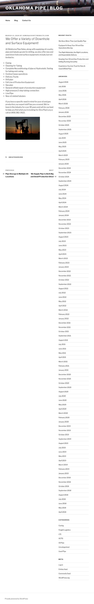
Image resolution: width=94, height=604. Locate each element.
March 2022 (63, 310)
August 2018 (63, 495)
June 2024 (62, 194)
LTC (60, 534)
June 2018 (62, 503)
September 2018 (65, 490)
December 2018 (65, 478)
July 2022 (62, 293)
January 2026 (64, 112)
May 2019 (62, 456)
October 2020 (64, 383)
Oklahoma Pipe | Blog (34, 8)
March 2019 (63, 465)
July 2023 (62, 241)
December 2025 (65, 116)
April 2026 (62, 99)
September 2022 (65, 284)
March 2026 (63, 104)
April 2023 (62, 254)
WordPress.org (64, 578)
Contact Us (26, 20)
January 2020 (64, 422)
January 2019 (64, 473)
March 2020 (63, 413)
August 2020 (63, 392)
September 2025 (65, 129)
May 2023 (62, 250)
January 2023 (64, 267)
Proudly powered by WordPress (16, 599)
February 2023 (64, 263)
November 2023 (65, 224)
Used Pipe (62, 551)
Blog (16, 20)
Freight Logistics (64, 530)
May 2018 (62, 508)
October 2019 (64, 435)
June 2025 (62, 142)
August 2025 (63, 134)
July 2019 (62, 448)
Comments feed (64, 573)
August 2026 (63, 82)
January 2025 (64, 164)
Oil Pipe (61, 543)
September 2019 (65, 439)
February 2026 (64, 108)
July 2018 (62, 499)
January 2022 (64, 319)
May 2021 (62, 353)
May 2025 (62, 147)
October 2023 (64, 228)
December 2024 (65, 168)
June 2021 (62, 349)
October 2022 (64, 280)
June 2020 (62, 400)
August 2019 (63, 443)
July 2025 (62, 138)
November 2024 (65, 172)
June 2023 (62, 245)
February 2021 (64, 366)
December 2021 (64, 323)
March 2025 (63, 155)
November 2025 (65, 121)
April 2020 (62, 409)
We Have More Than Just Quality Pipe (72, 41)
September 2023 (65, 233)
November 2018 (65, 482)
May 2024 (62, 198)
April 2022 (62, 306)
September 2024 (65, 181)
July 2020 (62, 396)
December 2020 (65, 374)
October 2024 (64, 177)
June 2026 (62, 91)
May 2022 (62, 301)
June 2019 (62, 452)
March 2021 (63, 362)
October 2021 (64, 331)
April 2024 (62, 202)
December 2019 (65, 426)
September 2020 (65, 387)
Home (8, 20)
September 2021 (65, 336)
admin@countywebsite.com (36, 35)
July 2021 (62, 344)
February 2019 (64, 469)
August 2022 (63, 288)
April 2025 (62, 151)
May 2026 (62, 95)
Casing (61, 526)
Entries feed (63, 569)
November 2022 (65, 276)
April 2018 (62, 512)
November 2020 (65, 379)
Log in (61, 565)
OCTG (61, 538)
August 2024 (63, 185)
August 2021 (63, 340)
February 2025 (64, 159)
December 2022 (65, 271)
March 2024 (63, 207)
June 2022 (62, 297)
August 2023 (63, 237)
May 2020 (62, 405)
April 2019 (62, 460)
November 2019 (65, 430)
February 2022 (64, 314)
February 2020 (64, 417)
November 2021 (65, 327)
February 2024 (64, 211)
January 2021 (63, 370)
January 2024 (64, 215)
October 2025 (64, 125)
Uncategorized (16, 157)
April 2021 (62, 357)
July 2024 (62, 190)
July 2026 (62, 86)
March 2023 (63, 258)
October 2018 (64, 486)
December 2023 (65, 220)
